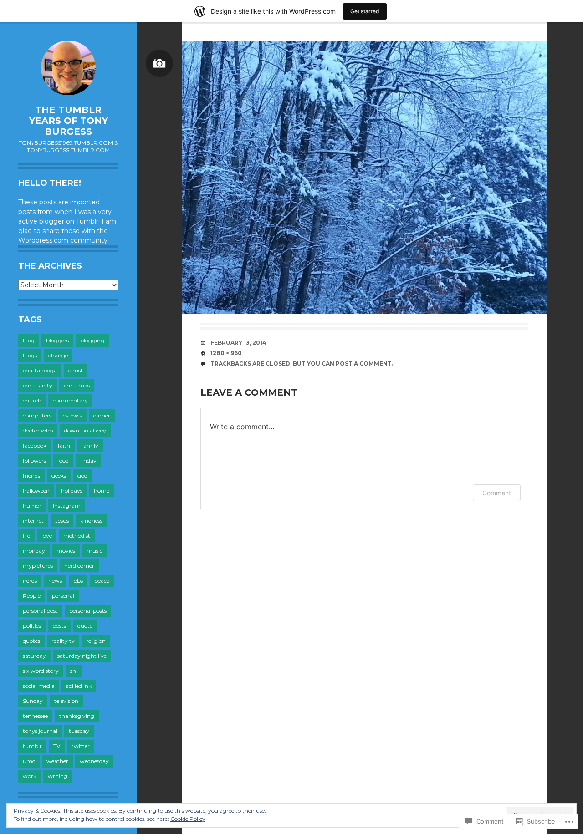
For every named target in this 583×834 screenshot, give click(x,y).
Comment (496, 493)
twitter (81, 745)
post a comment (364, 363)
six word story (41, 670)
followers (34, 460)
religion (96, 640)
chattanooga (40, 370)
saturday (34, 655)
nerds (30, 580)
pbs (78, 580)
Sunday (33, 700)
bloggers (57, 340)
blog (29, 340)
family (90, 445)
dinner (101, 415)
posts (59, 625)
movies (65, 550)
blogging (92, 340)
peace (101, 580)
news (55, 580)
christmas (77, 385)
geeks (58, 475)
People (32, 595)
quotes (31, 640)
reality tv (63, 640)
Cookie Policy (187, 818)
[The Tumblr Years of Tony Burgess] (68, 68)
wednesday (94, 761)
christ (75, 370)
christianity (37, 385)
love (46, 535)
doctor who (38, 430)
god (82, 475)
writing (57, 776)
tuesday (79, 730)
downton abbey (85, 430)
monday (34, 550)
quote (84, 625)
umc (29, 761)
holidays (71, 490)
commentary (70, 400)
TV (56, 745)
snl (73, 670)
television (66, 700)
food (63, 460)
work (29, 776)
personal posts (88, 610)
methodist (76, 535)
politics (32, 625)
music (94, 550)
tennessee (35, 715)
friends (31, 475)
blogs (30, 355)
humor (32, 505)
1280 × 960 (226, 353)
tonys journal (40, 730)
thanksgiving (76, 715)
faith (64, 445)
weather (57, 761)
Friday (88, 460)
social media (39, 685)
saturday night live (82, 655)
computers (37, 415)
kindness (91, 520)
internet (33, 520)
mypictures (38, 565)
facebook (34, 445)
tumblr (32, 745)
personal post (40, 610)
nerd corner (79, 565)
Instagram (67, 505)
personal (63, 595)
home (101, 490)
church (32, 400)
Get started (364, 11)
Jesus (62, 520)
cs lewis (72, 415)
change (58, 355)
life (26, 535)
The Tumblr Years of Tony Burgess (68, 120)
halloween (36, 490)
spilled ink (79, 685)
